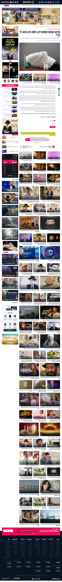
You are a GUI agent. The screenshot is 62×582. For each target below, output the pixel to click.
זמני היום (31, 5)
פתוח (45, 546)
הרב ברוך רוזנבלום (22, 550)
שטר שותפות (49, 5)
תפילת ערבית (7, 543)
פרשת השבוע (51, 553)
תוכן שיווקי (51, 556)
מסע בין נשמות (44, 549)
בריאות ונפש (29, 550)
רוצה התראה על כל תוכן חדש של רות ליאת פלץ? (37, 137)
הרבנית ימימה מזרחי (14, 546)
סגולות (30, 547)
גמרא (30, 543)
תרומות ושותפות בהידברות (46, 561)
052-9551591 (38, 567)
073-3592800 (28, 562)
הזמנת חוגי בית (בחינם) (18, 565)
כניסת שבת (57, 549)
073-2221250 (48, 571)
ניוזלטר (58, 545)
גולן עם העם (44, 547)
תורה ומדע (51, 549)
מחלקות (24, 5)
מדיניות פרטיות (57, 540)
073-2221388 (38, 562)
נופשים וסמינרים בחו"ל (37, 569)
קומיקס (38, 549)
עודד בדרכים (44, 540)
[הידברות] (28, 2)
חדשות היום (51, 543)
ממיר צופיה (58, 569)
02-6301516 (58, 567)
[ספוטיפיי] (11, 2)
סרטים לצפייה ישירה (36, 545)
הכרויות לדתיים (29, 553)
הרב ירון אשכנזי (23, 549)
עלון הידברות (57, 543)
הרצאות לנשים (15, 552)
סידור (8, 539)
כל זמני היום (10, 175)
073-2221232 (19, 562)
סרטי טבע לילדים (37, 552)
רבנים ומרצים (23, 539)
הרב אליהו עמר (23, 556)
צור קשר (18, 5)
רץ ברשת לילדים (37, 542)
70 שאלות (37, 5)
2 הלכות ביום (57, 546)
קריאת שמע (7, 549)
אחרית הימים (29, 552)
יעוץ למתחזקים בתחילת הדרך (17, 561)
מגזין (54, 5)
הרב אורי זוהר (23, 552)
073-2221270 (9, 567)
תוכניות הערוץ (44, 539)
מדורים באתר (51, 539)
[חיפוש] (50, 2)
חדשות (52, 5)
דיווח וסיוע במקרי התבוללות (27, 565)
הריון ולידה (15, 550)
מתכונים (16, 542)
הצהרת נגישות (57, 556)
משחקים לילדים (37, 547)
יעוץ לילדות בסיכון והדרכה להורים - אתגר (6, 562)
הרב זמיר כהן (45, 5)
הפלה (16, 549)
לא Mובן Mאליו (44, 542)
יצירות (38, 553)
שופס (26, 5)
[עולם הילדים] (17, 2)
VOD (56, 5)
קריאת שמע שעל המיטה (6, 557)
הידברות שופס (57, 553)
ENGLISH (15, 5)
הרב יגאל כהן (23, 546)
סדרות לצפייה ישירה (36, 546)
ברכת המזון (7, 546)
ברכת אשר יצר (7, 556)
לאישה (16, 540)
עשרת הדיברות (29, 545)
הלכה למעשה (44, 545)
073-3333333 (58, 571)
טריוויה (38, 550)
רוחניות (52, 546)
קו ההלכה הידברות (47, 565)
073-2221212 (48, 562)
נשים (52, 545)
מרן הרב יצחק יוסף (22, 543)
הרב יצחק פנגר (23, 545)
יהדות (52, 540)
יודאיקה (30, 556)
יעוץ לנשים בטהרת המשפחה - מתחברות (56, 566)
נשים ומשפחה (15, 539)
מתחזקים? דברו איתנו (6, 2)
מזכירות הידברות (58, 561)
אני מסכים (36, 142)
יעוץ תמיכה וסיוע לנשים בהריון (36, 565)
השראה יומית (44, 553)
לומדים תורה (29, 540)
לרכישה (8, 309)
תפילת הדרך (7, 552)
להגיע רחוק (44, 550)
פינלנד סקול (29, 546)
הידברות (58, 539)
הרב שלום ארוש (22, 553)
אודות (58, 557)
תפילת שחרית (7, 540)
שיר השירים (7, 553)
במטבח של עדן (44, 543)
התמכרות (46, 117)
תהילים (8, 550)
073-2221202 (38, 571)
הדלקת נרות (15, 545)
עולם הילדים (41, 5)
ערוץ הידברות (57, 542)
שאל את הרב (34, 5)
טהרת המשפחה (15, 543)
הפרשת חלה (15, 553)
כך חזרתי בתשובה (44, 552)
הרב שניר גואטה (22, 547)
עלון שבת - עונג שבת (37, 561)
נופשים (58, 550)
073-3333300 (48, 567)
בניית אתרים (12, 578)
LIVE (11, 5)
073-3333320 (9, 563)
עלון (28, 5)
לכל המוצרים (10, 330)
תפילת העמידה (7, 545)
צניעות (16, 547)
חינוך (30, 549)
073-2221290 (19, 567)
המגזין (52, 542)
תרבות (52, 550)
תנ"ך (30, 542)
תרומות (21, 5)
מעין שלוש (8, 547)
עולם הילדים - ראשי (36, 540)
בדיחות (38, 543)
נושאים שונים (29, 539)
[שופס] (15, 2)
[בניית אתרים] (17, 578)
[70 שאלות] (13, 2)
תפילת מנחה (7, 542)
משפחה (52, 547)
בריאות (41, 117)
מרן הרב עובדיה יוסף (22, 542)
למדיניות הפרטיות (35, 142)
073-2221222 (58, 562)
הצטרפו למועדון (6, 5)
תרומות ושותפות (57, 552)
